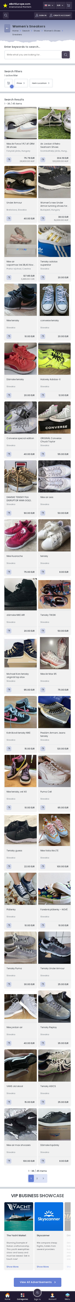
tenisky (44, 556)
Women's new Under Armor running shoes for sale (53, 204)
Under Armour (14, 202)
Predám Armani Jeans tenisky (52, 734)
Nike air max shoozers (19, 1145)
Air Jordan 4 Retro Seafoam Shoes (50, 145)
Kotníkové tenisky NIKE (18, 732)
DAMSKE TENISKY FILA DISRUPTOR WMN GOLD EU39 (19, 499)
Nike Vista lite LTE (49, 850)
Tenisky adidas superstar (49, 263)
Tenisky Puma (14, 968)
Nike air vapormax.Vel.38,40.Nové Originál (21, 263)
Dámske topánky (49, 1145)
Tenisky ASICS (48, 1086)
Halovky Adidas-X (50, 379)
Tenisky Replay (48, 1027)
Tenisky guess (14, 850)
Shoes (37, 30)
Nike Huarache (15, 556)
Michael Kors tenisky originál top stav (18, 675)
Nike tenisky (13, 320)
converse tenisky (49, 320)
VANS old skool (15, 1086)
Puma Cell (46, 791)
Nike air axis (46, 497)
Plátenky (11, 909)
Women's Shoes (52, 30)
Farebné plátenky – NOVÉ (54, 909)
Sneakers (17, 34)
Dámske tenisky (15, 379)
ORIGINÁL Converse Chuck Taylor (50, 440)
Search (26, 30)
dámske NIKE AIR (16, 614)
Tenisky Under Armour (52, 968)
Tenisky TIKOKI (48, 614)
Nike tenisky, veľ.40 (17, 791)
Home (15, 30)
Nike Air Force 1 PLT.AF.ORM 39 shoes (20, 145)
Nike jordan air (14, 1027)
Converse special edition (20, 438)
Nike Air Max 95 (48, 673)
